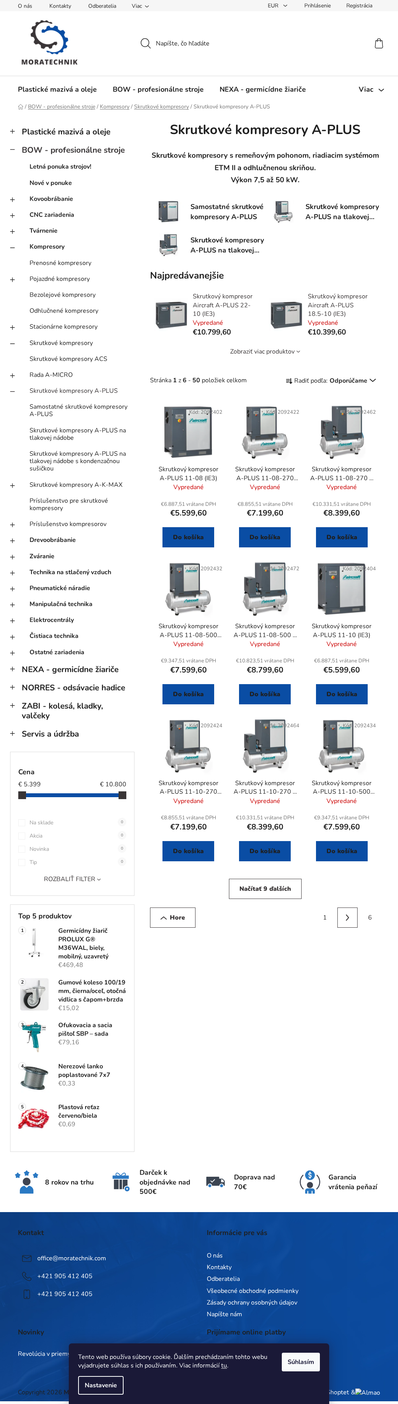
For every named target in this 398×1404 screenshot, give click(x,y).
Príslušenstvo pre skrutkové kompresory (69, 504)
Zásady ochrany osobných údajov (252, 1302)
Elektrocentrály (52, 620)
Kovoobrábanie (51, 199)
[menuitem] (57, 89)
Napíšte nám (224, 1314)
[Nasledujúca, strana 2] (347, 918)
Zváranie (42, 556)
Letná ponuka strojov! (60, 166)
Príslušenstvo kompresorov (68, 524)
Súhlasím (301, 1362)
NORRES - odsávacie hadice (73, 687)
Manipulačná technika (61, 604)
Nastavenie (101, 1385)
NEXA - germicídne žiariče (70, 669)
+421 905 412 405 (65, 1276)
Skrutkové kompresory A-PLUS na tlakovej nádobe (78, 434)
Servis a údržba (50, 733)
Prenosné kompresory (60, 263)
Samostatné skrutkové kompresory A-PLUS (78, 410)
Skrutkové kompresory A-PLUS (74, 391)
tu (224, 1365)
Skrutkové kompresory (61, 343)
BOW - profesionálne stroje (73, 150)
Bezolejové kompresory (63, 295)
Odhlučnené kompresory (64, 311)
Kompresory (47, 246)
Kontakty (60, 6)
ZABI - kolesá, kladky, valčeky (62, 710)
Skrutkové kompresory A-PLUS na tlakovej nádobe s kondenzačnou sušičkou (78, 461)
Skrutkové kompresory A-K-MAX (76, 485)
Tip (76, 862)
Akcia (76, 836)
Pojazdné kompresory (60, 279)
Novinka (76, 849)
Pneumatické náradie (60, 588)
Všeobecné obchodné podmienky (252, 1291)
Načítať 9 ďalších (265, 889)
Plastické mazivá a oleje (66, 131)
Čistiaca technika (54, 636)
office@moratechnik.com (71, 1258)
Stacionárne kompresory (64, 326)
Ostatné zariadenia (57, 652)
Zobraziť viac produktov (262, 351)
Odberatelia (102, 6)
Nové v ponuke (51, 183)
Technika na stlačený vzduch (70, 572)
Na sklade (76, 822)
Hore (177, 917)
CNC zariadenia (52, 215)
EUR (274, 5)
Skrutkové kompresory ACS (68, 359)
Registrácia (359, 5)
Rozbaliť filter (69, 879)
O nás (25, 6)
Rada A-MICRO (51, 375)
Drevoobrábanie (53, 540)
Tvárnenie (44, 230)
